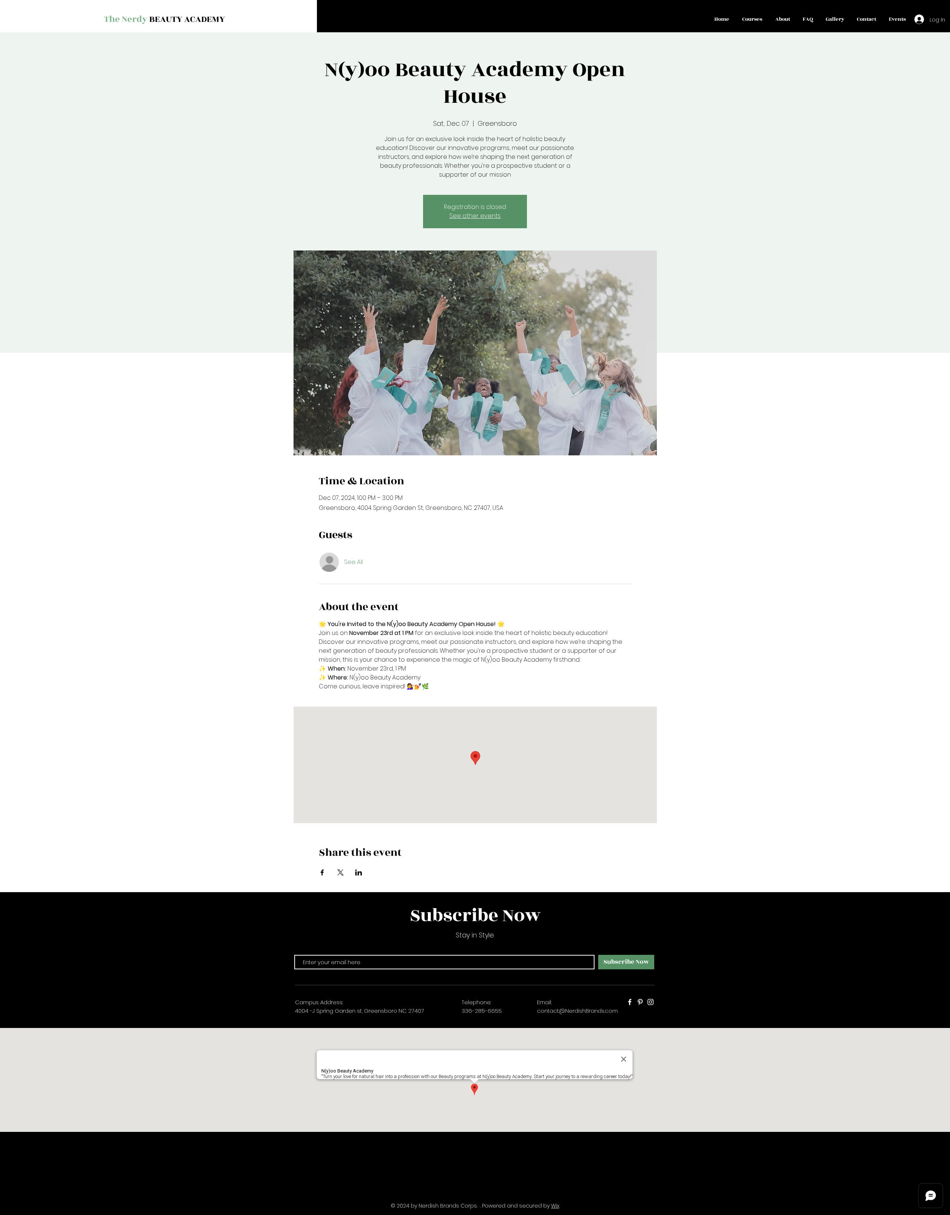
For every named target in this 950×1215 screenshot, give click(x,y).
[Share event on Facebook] (322, 872)
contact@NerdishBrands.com (577, 1011)
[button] (752, 19)
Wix (555, 1205)
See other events (475, 216)
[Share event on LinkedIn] (358, 872)
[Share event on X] (340, 872)
